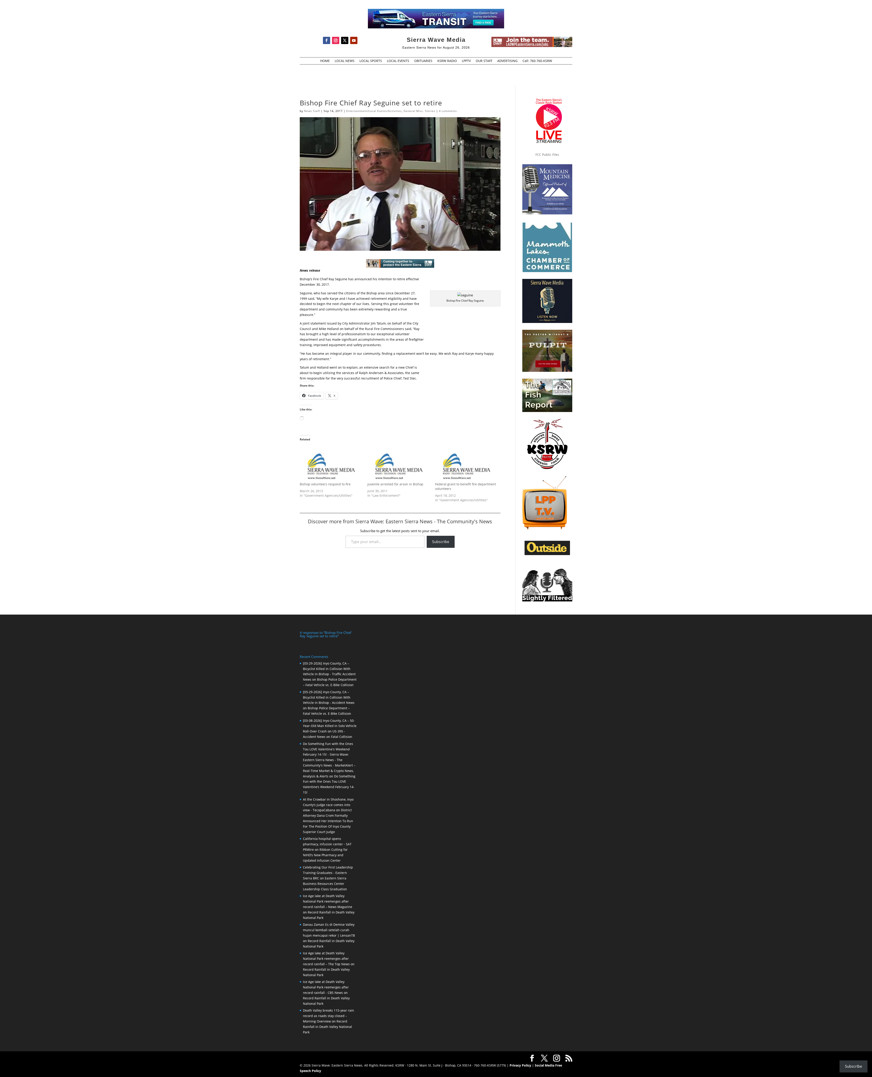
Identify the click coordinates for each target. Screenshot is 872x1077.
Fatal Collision (341, 737)
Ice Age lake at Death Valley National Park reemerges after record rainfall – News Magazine (327, 901)
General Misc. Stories (419, 111)
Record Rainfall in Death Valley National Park (327, 1026)
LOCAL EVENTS (398, 61)
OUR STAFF (484, 61)
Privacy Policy (520, 1065)
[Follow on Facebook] (326, 40)
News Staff (312, 111)
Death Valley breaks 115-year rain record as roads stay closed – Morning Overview (328, 1015)
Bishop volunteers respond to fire (325, 484)
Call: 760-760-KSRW (537, 61)
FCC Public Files (547, 154)
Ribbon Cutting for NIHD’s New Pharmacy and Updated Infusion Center (325, 855)
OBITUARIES (423, 61)
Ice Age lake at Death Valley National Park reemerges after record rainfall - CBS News (326, 987)
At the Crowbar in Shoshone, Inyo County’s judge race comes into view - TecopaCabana (328, 804)
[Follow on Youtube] (353, 40)
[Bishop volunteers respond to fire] (331, 464)
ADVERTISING (507, 61)
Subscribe (440, 541)
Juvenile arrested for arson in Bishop (395, 484)
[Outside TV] (547, 554)
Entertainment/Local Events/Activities (374, 111)
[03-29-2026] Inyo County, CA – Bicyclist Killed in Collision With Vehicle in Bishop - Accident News (328, 697)
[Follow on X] (344, 40)
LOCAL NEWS (344, 61)
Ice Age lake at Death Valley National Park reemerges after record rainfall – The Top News (326, 958)
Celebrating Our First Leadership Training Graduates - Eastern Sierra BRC (328, 872)
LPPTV (466, 61)
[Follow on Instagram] (335, 40)
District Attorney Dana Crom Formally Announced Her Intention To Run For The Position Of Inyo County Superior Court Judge (328, 821)
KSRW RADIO (447, 61)
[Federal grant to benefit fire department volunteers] (466, 464)
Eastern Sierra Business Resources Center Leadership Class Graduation (325, 883)
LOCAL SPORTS (370, 61)
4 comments (448, 111)
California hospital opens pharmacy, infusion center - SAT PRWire (327, 844)
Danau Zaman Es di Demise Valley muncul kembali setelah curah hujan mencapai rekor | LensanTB (329, 930)
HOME (325, 61)
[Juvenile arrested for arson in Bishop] (399, 464)
